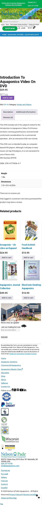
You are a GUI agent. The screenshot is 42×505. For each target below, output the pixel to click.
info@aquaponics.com (10, 466)
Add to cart (7, 98)
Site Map (13, 498)
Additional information (26, 112)
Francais (4, 481)
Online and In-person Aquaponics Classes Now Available (13, 4)
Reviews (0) (8, 117)
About (3, 380)
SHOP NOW (10, 28)
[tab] (8, 112)
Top (1, 504)
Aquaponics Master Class (12, 369)
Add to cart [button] (6, 257)
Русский (4, 474)
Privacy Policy (14, 495)
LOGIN (23, 28)
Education (5, 373)
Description (8, 112)
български (5, 470)
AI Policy (23, 495)
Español (4, 488)
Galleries (4, 383)
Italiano (4, 477)
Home (4, 35)
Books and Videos (24, 104)
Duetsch (4, 484)
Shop (3, 376)
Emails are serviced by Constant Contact (23, 354)
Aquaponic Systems (9, 362)
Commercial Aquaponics (11, 365)
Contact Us (32, 2)
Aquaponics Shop (32, 35)
